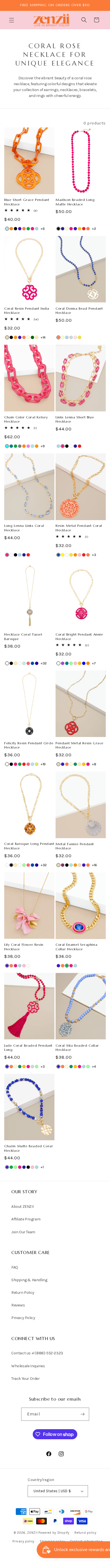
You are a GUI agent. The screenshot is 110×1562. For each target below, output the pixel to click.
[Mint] (71, 663)
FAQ (14, 1267)
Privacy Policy (23, 1317)
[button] (12, 20)
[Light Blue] (36, 228)
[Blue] (83, 663)
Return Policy (22, 1292)
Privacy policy (23, 1541)
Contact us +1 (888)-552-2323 (37, 1353)
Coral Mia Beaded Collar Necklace (77, 1047)
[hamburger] (12, 21)
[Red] (83, 228)
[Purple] (62, 663)
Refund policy (85, 1533)
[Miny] (24, 663)
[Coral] (24, 228)
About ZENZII (22, 1206)
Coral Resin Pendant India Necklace (26, 310)
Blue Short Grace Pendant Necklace (26, 202)
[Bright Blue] (7, 228)
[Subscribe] (82, 1414)
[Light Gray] (71, 337)
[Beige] (7, 337)
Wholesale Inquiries (28, 1366)
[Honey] (79, 228)
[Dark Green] (32, 337)
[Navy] (62, 228)
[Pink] (79, 555)
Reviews (18, 1305)
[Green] (28, 228)
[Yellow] (79, 337)
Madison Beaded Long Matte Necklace (75, 202)
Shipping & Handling (29, 1280)
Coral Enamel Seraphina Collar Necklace (76, 946)
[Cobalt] (19, 228)
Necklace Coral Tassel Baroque (23, 636)
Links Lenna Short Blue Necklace (75, 419)
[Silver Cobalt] (58, 555)
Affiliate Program (25, 1219)
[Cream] (67, 228)
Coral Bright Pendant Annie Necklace (79, 636)
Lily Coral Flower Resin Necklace (23, 946)
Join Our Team (23, 1232)
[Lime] (36, 764)
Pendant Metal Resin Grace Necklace (80, 745)
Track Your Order (25, 1378)
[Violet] (28, 446)
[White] (71, 446)
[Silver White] (19, 663)
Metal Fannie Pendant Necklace (75, 846)
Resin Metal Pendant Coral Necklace (79, 527)
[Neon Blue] (36, 663)
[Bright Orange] (15, 337)
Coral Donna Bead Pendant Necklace (79, 310)
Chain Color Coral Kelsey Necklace (26, 419)
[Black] (15, 228)
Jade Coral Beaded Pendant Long (28, 1047)
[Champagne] (79, 865)
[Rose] (75, 337)
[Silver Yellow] (62, 555)
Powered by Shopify (53, 1533)
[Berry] (62, 865)
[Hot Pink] (32, 228)
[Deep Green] (75, 764)
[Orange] (11, 228)
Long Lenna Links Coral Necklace (24, 527)
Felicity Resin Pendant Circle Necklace (28, 745)
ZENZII (32, 1533)
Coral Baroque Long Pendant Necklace (29, 846)
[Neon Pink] (28, 663)
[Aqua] (7, 446)
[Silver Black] (11, 663)
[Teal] (11, 446)
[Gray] (19, 446)
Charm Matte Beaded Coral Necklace (28, 1148)
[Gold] (36, 337)
